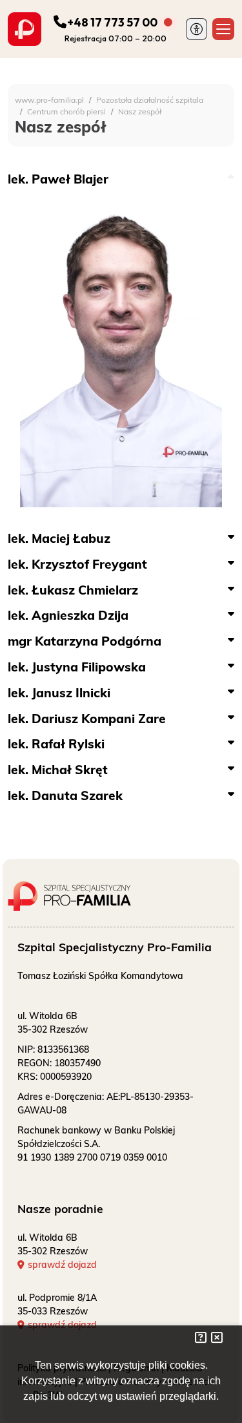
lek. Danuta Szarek (65, 795)
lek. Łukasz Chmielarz (73, 590)
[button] (197, 29)
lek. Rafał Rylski (56, 744)
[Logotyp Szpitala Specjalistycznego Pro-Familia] (82, 891)
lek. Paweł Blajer (58, 179)
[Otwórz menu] (223, 29)
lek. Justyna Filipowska (77, 667)
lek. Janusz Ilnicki (59, 693)
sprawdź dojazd (62, 1264)
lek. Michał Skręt (58, 769)
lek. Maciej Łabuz (59, 538)
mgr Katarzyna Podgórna (84, 641)
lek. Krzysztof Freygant (77, 564)
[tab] (121, 179)
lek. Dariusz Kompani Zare (87, 718)
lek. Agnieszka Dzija (68, 615)
